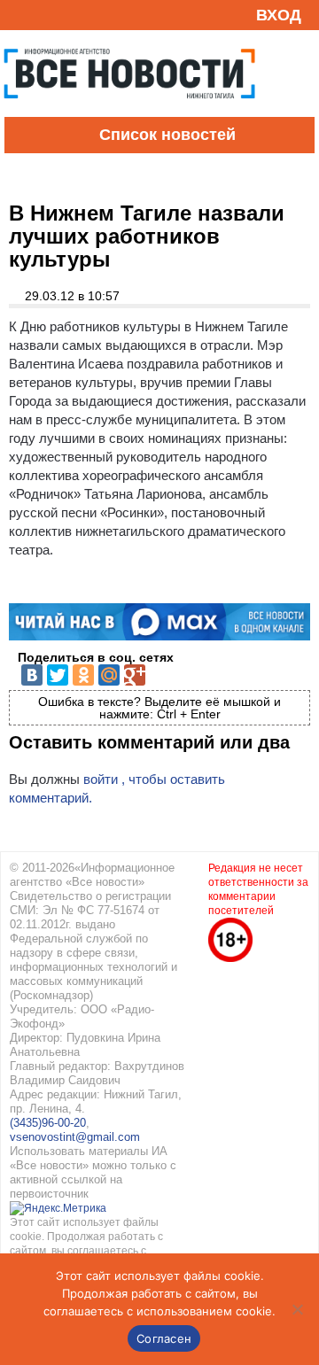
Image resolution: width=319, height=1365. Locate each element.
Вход (278, 15)
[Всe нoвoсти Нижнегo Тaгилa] (129, 112)
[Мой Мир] (109, 675)
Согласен (163, 1338)
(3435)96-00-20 (48, 1122)
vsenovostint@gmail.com (75, 1137)
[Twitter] (57, 675)
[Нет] (297, 1309)
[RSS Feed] (20, 14)
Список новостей (167, 134)
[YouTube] (48, 14)
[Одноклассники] (83, 675)
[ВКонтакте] (32, 675)
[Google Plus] (134, 675)
